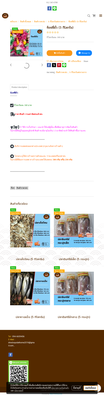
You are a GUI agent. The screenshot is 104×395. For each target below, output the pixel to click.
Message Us (85, 53)
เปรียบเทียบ (75, 61)
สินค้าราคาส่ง (62, 72)
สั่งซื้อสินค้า (60, 53)
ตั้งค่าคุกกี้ (77, 388)
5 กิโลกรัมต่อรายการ (78, 72)
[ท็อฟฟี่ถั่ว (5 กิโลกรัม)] (26, 43)
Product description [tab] (19, 87)
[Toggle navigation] (100, 16)
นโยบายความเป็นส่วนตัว (60, 388)
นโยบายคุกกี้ (18, 390)
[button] (88, 15)
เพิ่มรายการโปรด (56, 61)
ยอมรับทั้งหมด (90, 388)
